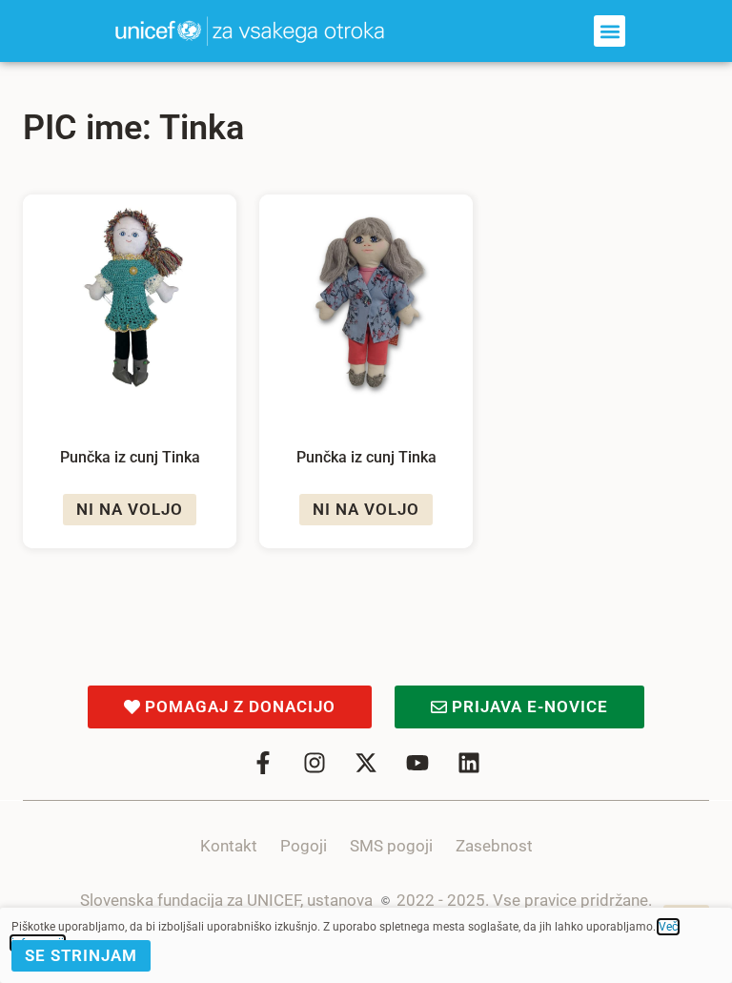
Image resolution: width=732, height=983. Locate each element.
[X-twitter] (366, 762)
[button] (609, 31)
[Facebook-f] (263, 762)
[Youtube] (417, 762)
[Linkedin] (469, 762)
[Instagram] (314, 762)
